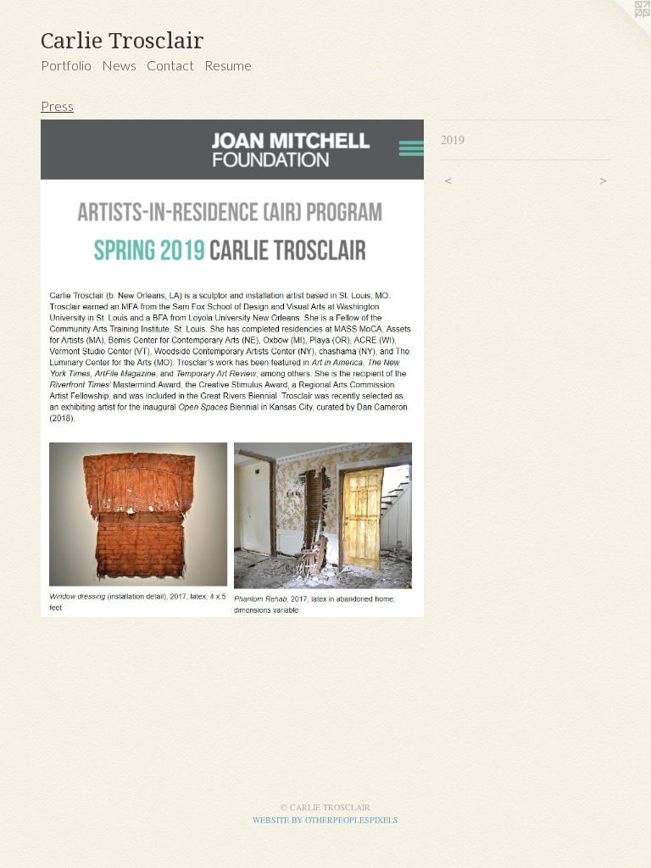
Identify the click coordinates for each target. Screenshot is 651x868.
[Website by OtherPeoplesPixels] (617, 34)
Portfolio (66, 65)
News (119, 65)
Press (57, 105)
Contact (170, 65)
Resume (228, 65)
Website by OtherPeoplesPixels (325, 820)
